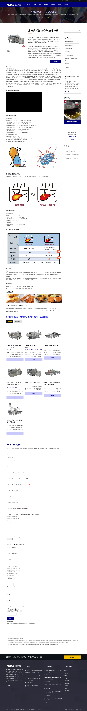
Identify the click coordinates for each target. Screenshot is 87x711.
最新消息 (53, 5)
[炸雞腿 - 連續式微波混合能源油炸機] (13, 298)
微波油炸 (66, 151)
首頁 (24, 5)
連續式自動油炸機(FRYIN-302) (33, 346)
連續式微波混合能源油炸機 (33, 383)
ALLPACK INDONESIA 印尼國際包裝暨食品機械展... (53, 671)
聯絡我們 (66, 5)
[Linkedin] (9, 685)
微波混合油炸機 (68, 158)
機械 (35, 5)
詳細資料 (72, 139)
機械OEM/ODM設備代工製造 (71, 59)
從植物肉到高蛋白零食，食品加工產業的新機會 (52, 685)
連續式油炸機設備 (69, 41)
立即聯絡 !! (72, 657)
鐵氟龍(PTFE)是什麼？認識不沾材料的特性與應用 (53, 699)
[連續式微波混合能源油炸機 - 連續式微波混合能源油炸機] (23, 46)
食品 (40, 5)
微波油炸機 (72, 151)
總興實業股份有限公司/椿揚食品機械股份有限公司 (24, 709)
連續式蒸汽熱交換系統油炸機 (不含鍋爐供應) (52, 383)
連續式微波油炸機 (75, 154)
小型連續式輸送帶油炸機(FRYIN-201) (13, 346)
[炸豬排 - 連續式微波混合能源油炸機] (55, 298)
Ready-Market (78, 709)
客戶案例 (46, 5)
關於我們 (29, 5)
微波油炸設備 (67, 154)
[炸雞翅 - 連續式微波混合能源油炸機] (41, 298)
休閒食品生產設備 (69, 45)
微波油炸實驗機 (76, 158)
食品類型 (67, 67)
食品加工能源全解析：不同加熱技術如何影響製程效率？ (52, 692)
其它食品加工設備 (69, 55)
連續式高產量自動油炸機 (51, 345)
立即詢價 (56, 61)
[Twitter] (8, 685)
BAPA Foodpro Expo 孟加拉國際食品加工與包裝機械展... (52, 678)
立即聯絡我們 (55, 644)
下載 (68, 91)
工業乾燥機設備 (68, 48)
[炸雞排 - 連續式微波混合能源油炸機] (27, 298)
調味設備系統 (68, 52)
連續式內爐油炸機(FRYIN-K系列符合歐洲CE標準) (14, 383)
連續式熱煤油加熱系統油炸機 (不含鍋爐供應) (14, 421)
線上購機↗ (73, 5)
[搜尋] (62, 1)
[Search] (79, 30)
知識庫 (59, 5)
